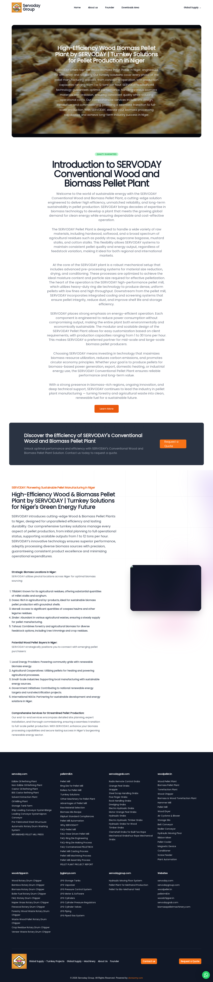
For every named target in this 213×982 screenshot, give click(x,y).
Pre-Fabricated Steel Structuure (29, 822)
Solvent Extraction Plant (24, 797)
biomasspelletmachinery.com (174, 906)
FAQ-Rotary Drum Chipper (26, 898)
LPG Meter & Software (72, 893)
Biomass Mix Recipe (70, 812)
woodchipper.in (166, 898)
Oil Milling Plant (20, 801)
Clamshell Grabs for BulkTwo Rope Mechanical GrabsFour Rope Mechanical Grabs (131, 835)
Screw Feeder (165, 855)
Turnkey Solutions (70, 794)
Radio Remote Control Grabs (124, 781)
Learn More (107, 409)
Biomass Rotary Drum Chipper (28, 889)
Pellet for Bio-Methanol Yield (124, 889)
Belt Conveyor (165, 824)
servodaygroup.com (169, 885)
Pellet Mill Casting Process (74, 851)
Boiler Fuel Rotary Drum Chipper (29, 893)
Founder (109, 7)
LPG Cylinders (67, 898)
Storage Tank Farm (22, 805)
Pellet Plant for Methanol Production (128, 885)
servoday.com (165, 880)
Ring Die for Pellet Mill (71, 785)
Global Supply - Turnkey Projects (46, 961)
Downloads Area (130, 7)
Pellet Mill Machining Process (75, 855)
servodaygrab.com (168, 902)
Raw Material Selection (72, 807)
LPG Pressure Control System (76, 889)
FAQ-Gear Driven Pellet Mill (74, 833)
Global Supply (192, 7)
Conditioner (164, 850)
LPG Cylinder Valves (70, 906)
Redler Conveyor (167, 828)
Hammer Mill (164, 802)
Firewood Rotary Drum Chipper (28, 906)
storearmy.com (135, 978)
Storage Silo (164, 820)
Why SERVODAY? (69, 825)
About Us (103, 961)
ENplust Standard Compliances (77, 816)
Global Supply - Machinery (81, 961)
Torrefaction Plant (167, 789)
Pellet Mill (65, 781)
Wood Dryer (164, 811)
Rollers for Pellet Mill (70, 790)
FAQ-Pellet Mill (68, 829)
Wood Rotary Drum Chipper (27, 880)
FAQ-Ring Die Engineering (74, 838)
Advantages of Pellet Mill (73, 803)
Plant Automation (167, 859)
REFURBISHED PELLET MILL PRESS (28, 834)
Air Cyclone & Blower (169, 815)
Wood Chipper (165, 793)
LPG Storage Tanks (70, 880)
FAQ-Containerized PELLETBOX (76, 846)
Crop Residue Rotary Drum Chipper (31, 927)
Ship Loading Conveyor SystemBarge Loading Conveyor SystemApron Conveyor (32, 814)
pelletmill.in (164, 893)
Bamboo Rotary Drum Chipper (28, 885)
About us (93, 7)
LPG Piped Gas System (72, 915)
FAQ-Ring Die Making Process (76, 842)
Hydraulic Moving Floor (170, 833)
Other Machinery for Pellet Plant (77, 798)
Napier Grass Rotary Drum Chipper (30, 902)
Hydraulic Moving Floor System (125, 880)
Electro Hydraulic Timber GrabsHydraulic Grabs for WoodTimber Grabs (126, 824)
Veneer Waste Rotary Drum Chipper (31, 931)
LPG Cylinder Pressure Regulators (78, 902)
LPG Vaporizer (67, 885)
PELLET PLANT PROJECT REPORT (76, 864)
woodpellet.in (165, 889)
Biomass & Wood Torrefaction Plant (177, 798)
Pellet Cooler (164, 841)
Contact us (149, 961)
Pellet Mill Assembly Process (75, 860)
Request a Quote (171, 444)
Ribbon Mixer (164, 837)
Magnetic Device (167, 846)
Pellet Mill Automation (72, 820)
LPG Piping (65, 911)
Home (77, 7)
